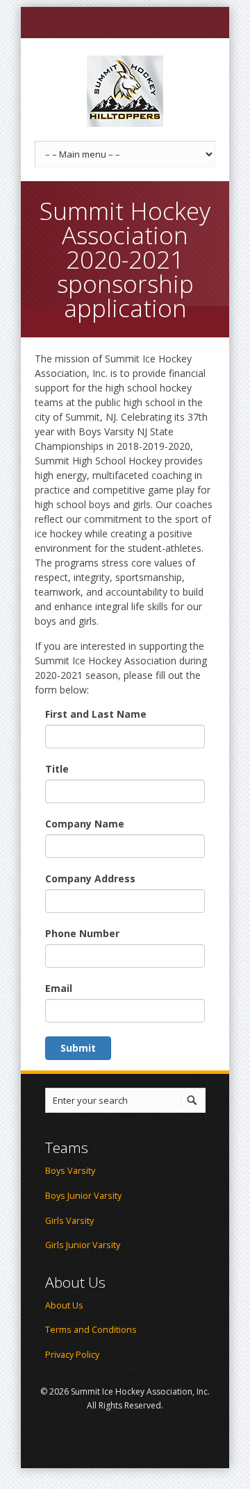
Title (57, 768)
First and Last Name (96, 714)
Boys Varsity (70, 1171)
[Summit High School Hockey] (125, 91)
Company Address (90, 878)
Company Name (84, 823)
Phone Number (82, 933)
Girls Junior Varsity (82, 1245)
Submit (78, 1047)
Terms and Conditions (91, 1329)
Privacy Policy (72, 1354)
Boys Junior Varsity (83, 1196)
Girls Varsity (69, 1220)
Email (58, 988)
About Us (64, 1305)
